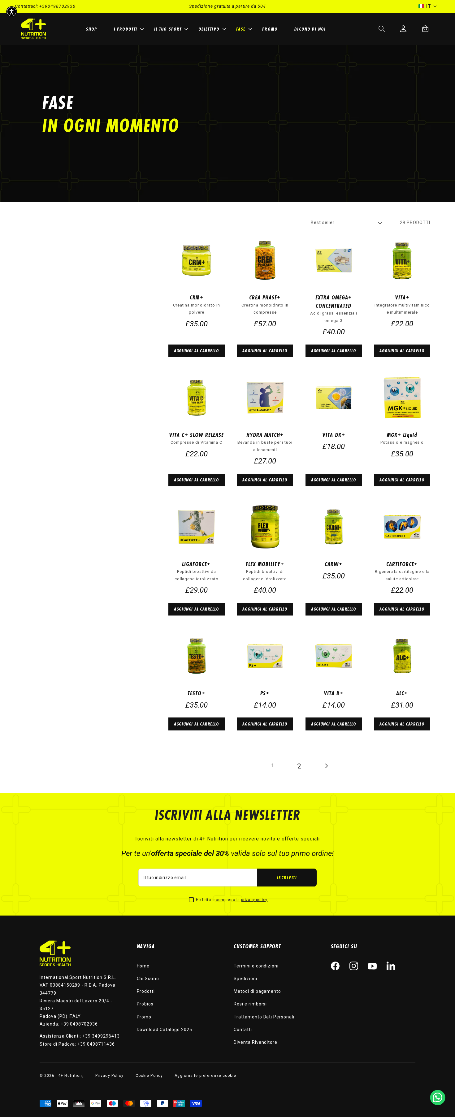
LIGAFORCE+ (196, 564)
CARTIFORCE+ (402, 564)
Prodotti (146, 991)
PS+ (265, 693)
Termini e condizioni (256, 965)
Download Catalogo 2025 (164, 1029)
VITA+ (402, 297)
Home (143, 965)
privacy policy (254, 900)
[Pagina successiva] (326, 766)
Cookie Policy (149, 1075)
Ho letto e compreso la (232, 900)
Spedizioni (245, 978)
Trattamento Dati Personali (264, 1016)
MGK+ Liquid (402, 435)
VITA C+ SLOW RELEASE (196, 435)
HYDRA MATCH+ (265, 435)
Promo (144, 1016)
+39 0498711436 (96, 1044)
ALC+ (402, 693)
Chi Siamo (148, 978)
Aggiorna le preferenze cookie (205, 1075)
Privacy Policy (109, 1075)
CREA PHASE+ (265, 297)
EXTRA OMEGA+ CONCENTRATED (333, 301)
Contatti (243, 1029)
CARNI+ (334, 564)
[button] (128, 29)
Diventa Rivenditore (255, 1042)
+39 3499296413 (100, 1036)
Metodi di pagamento (257, 991)
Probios (145, 1003)
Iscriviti (287, 877)
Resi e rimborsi (250, 1003)
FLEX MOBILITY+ (265, 564)
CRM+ (196, 297)
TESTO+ (196, 693)
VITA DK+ (333, 435)
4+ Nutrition (70, 1075)
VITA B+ (333, 693)
